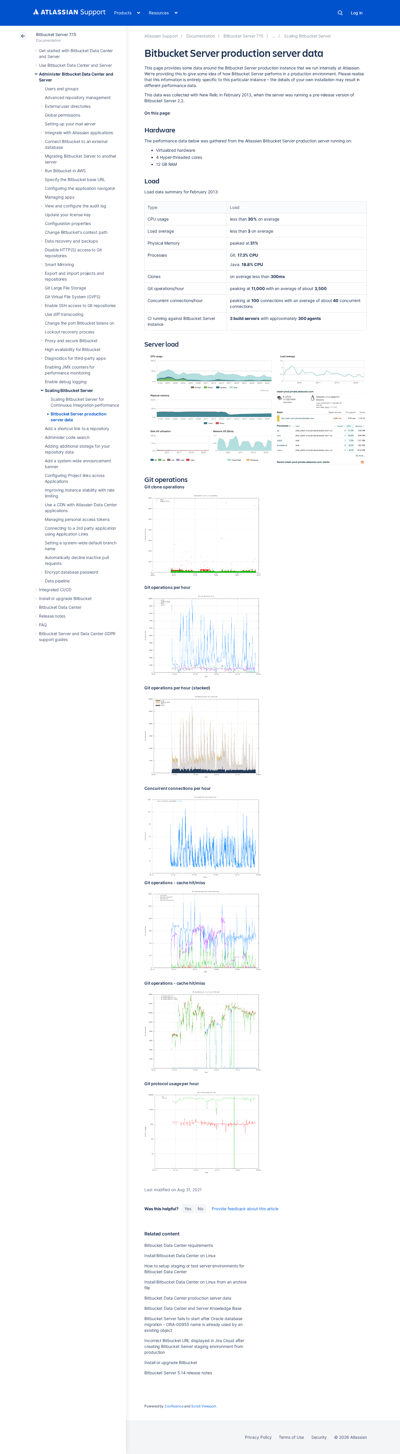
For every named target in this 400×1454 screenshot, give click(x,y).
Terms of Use (291, 1437)
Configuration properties (68, 223)
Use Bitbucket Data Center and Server (75, 65)
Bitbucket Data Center (60, 607)
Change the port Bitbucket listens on (79, 323)
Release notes (52, 615)
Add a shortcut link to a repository (77, 428)
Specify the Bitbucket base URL (75, 179)
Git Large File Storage (65, 287)
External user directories (67, 106)
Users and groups (61, 88)
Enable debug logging (66, 381)
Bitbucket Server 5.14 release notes (178, 1372)
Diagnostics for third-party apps (75, 358)
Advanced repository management (78, 97)
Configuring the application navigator (80, 188)
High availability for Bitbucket (72, 349)
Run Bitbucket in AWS (65, 170)
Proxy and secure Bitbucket (71, 340)
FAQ (43, 624)
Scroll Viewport (203, 1406)
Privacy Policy (258, 1437)
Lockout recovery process (69, 331)
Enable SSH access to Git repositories (80, 305)
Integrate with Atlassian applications (79, 132)
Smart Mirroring (59, 264)
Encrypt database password (71, 572)
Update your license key (68, 214)
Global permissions (62, 114)
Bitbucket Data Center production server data (187, 1298)
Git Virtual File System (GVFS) (72, 296)
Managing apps (59, 197)
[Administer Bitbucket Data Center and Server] (274, 35)
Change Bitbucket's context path (76, 232)
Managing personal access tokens (77, 519)
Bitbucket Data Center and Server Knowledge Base (193, 1308)
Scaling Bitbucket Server (69, 390)
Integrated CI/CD (55, 589)
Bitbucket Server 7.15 (56, 34)
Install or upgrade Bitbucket (65, 598)
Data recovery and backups (71, 240)
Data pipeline (57, 580)
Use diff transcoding (64, 314)
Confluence (174, 1406)
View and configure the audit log (75, 205)
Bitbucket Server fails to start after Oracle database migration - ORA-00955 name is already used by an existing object (193, 1324)
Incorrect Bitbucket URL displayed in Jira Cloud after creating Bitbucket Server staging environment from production (194, 1346)
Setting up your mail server (70, 123)
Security (319, 1437)
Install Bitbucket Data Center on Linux (180, 1255)
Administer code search (67, 437)
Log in (357, 12)
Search (340, 13)
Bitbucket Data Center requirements (178, 1245)
